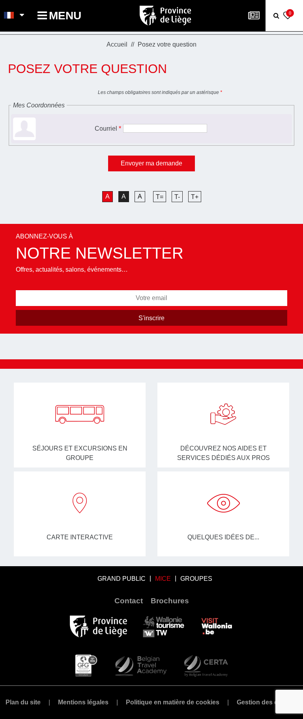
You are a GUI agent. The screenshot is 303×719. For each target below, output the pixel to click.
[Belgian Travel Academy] (140, 665)
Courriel (108, 128)
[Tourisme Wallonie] (163, 626)
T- (177, 196)
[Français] (9, 16)
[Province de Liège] (98, 626)
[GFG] (86, 665)
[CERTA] (205, 665)
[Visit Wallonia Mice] (217, 626)
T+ (194, 196)
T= (159, 196)
